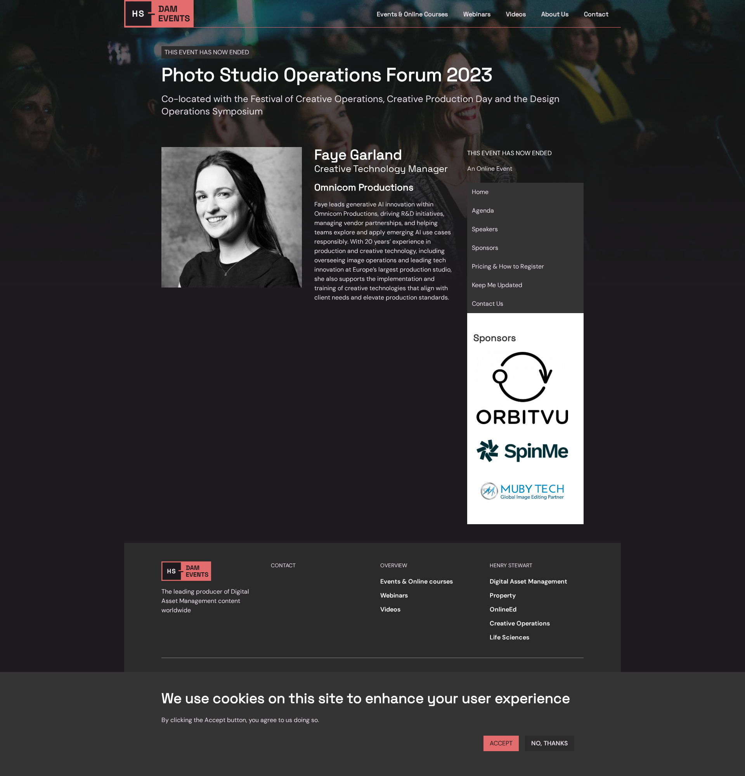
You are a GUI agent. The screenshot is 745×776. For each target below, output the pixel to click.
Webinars (476, 14)
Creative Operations (520, 623)
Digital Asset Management (528, 581)
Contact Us (487, 304)
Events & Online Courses (412, 14)
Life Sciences (509, 637)
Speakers (485, 229)
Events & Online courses (416, 581)
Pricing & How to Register (508, 266)
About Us (554, 14)
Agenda (483, 210)
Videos (516, 14)
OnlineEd (503, 609)
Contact (596, 14)
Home (480, 192)
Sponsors (485, 248)
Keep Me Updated (497, 285)
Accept (501, 743)
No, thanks (549, 743)
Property (503, 595)
